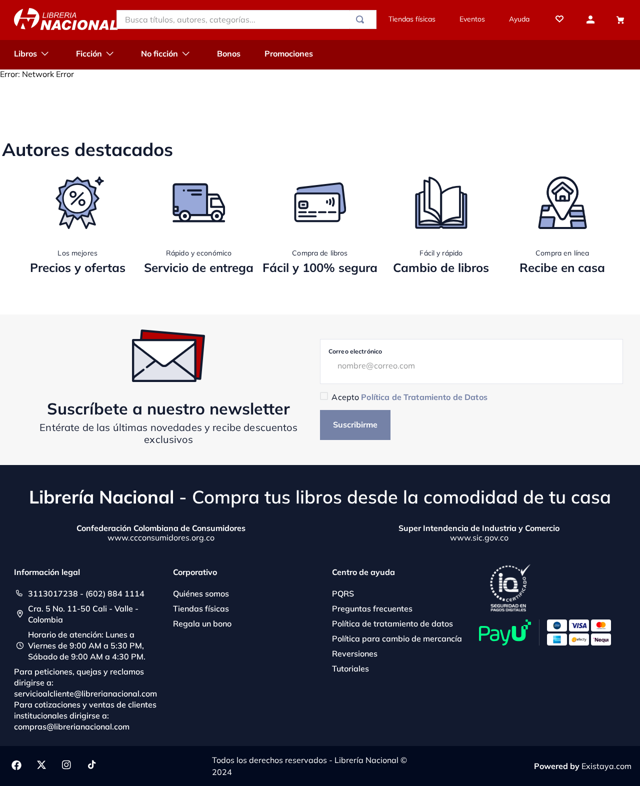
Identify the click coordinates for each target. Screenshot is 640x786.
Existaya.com (607, 766)
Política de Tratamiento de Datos (424, 397)
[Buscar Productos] (362, 19)
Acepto (409, 397)
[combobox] (246, 19)
